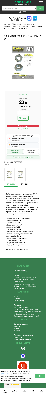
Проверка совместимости (23, 335)
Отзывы (24, 184)
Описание (11, 184)
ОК (40, 376)
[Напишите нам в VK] (35, 18)
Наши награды (19, 301)
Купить (25, 118)
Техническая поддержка (23, 339)
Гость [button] (24, 12)
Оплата (17, 326)
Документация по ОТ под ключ (25, 286)
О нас (16, 296)
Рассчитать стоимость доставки (23, 157)
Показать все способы (15, 151)
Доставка (17, 331)
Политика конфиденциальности (26, 309)
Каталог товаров (20, 273)
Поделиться (23, 129)
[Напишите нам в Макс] (29, 18)
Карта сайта (18, 282)
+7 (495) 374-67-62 (17, 18)
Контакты (17, 303)
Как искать (18, 337)
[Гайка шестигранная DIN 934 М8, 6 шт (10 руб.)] (20, 174)
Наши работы (19, 288)
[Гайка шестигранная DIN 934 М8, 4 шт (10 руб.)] (9, 174)
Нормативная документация (24, 284)
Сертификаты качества (22, 307)
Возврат (17, 328)
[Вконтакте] (23, 348)
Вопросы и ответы (21, 324)
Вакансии (17, 305)
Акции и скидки (23, 126)
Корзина (17, 275)
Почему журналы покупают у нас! (26, 316)
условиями (5, 374)
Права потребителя (21, 333)
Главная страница (20, 271)
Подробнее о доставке (31, 151)
